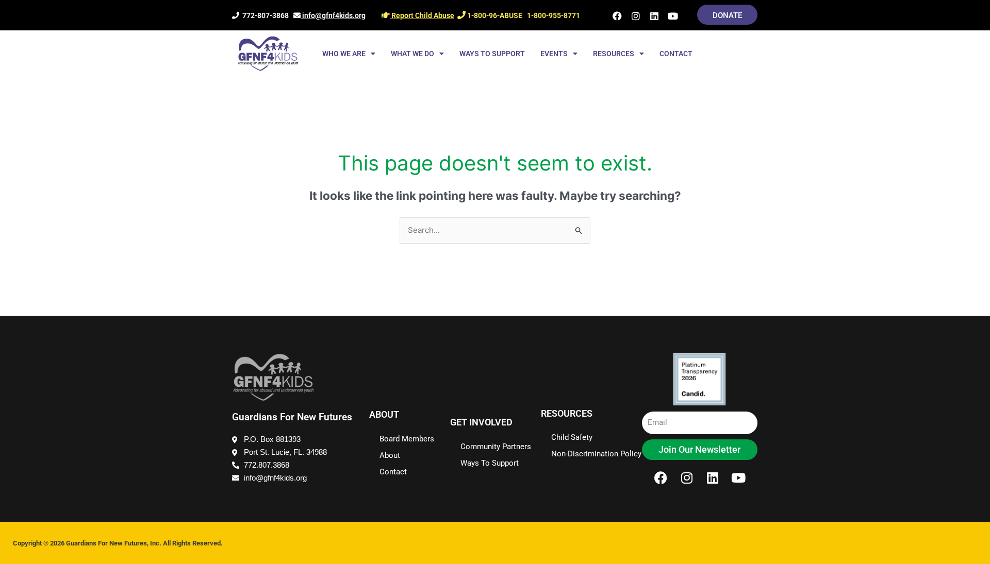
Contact (393, 471)
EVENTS (554, 53)
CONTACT (675, 53)
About (390, 455)
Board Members (407, 438)
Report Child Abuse (422, 15)
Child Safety (571, 437)
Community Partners (495, 446)
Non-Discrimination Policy (596, 453)
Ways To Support (489, 463)
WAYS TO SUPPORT (492, 53)
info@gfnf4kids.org (333, 15)
